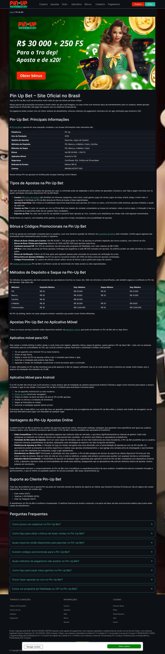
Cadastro (13, 614)
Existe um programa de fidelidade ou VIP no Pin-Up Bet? (44, 588)
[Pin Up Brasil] (18, 4)
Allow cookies (124, 646)
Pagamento (14, 618)
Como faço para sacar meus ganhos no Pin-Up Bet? (42, 570)
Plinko (115, 610)
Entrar (150, 4)
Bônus (66, 618)
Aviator (115, 622)
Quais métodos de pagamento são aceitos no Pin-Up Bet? (45, 561)
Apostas (66, 622)
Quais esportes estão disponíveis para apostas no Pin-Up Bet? (48, 542)
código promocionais (22, 264)
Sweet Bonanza (118, 614)
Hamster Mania (118, 606)
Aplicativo (67, 610)
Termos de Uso (15, 610)
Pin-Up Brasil (17, 127)
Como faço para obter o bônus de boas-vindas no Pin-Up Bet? (48, 533)
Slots (65, 614)
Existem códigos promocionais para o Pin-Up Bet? (41, 551)
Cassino (66, 606)
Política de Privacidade (18, 606)
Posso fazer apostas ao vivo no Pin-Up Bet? (37, 579)
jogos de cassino (32, 197)
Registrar (138, 4)
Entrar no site (20, 394)
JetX (114, 618)
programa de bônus (107, 234)
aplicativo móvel (73, 329)
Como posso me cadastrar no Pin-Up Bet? (36, 524)
